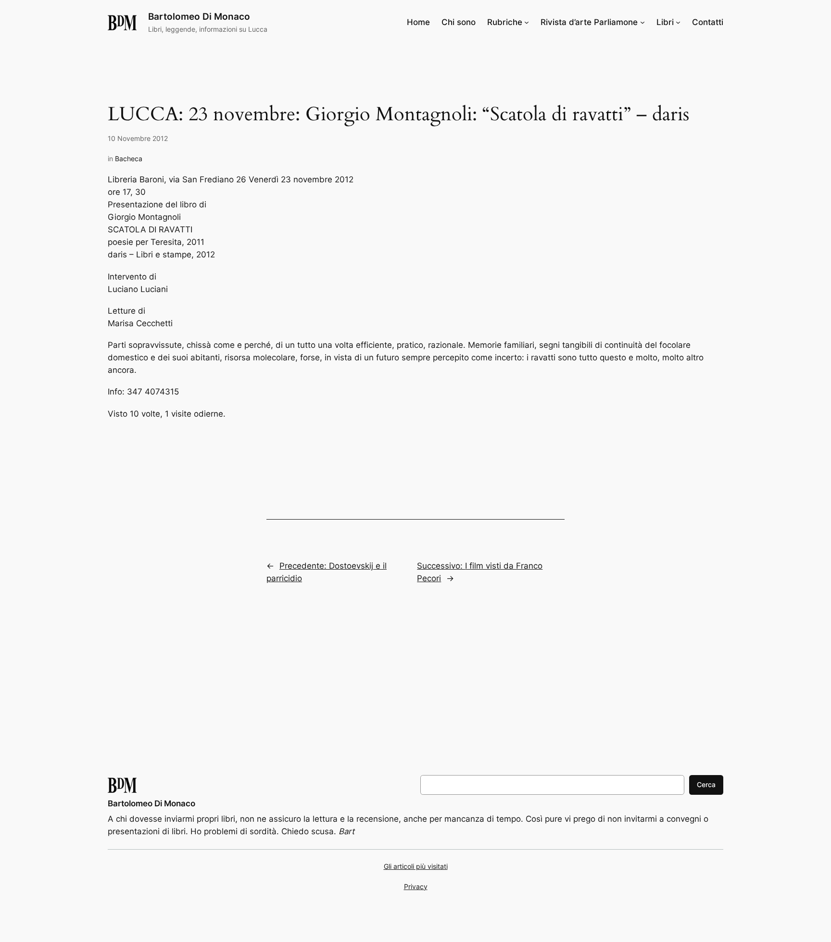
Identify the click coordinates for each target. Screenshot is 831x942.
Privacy (416, 886)
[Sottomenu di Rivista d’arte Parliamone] (642, 22)
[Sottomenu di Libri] (678, 22)
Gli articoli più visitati (416, 866)
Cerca (706, 784)
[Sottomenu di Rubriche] (526, 22)
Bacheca (128, 158)
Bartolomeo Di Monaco (199, 16)
